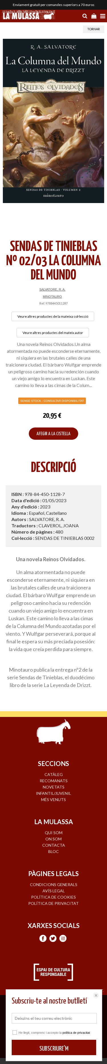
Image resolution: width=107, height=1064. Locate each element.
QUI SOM (53, 832)
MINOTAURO (52, 296)
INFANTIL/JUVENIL (53, 793)
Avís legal (54, 890)
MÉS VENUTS (53, 799)
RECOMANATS (54, 780)
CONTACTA (53, 845)
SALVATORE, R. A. (52, 289)
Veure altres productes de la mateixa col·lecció (52, 316)
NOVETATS (53, 787)
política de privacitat (76, 1032)
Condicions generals (53, 884)
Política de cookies (53, 897)
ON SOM (53, 838)
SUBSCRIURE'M (53, 1048)
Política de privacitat (53, 903)
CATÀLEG (54, 774)
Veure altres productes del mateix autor (53, 333)
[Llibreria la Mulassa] (28, 15)
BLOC (53, 851)
